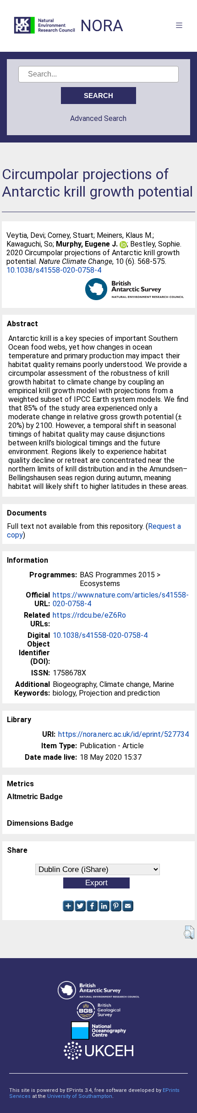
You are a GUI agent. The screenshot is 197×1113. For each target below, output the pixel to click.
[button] (189, 932)
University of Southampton (79, 1096)
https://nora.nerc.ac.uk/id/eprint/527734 (123, 734)
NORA (101, 25)
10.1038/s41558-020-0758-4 (53, 270)
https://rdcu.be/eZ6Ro (89, 615)
